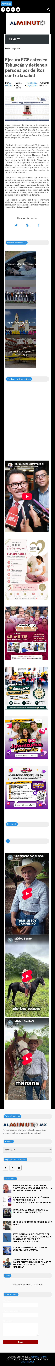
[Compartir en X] (16, 225)
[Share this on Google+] (27, 225)
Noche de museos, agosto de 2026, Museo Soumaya (30, 1248)
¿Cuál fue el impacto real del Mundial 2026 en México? (30, 1211)
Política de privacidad (22, 1284)
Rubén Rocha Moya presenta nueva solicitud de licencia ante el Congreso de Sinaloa (32, 1188)
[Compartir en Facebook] (38, 225)
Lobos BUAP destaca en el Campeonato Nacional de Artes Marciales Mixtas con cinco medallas (32, 1263)
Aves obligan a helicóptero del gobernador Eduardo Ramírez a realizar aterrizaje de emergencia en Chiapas (32, 1238)
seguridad (16, 48)
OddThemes (28, 1361)
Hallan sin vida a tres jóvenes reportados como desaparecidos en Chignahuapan (32, 1200)
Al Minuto (8, 84)
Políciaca (31, 82)
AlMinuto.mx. (39, 1356)
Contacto (38, 1284)
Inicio (7, 48)
